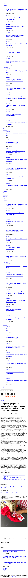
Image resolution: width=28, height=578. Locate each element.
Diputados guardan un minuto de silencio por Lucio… (15, 18)
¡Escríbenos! (5, 195)
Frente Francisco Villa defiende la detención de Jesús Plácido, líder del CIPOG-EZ (14, 557)
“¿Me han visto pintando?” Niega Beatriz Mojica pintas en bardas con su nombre (14, 551)
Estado (4, 192)
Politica (4, 128)
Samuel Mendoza (5, 413)
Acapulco (5, 130)
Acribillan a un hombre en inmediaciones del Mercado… (13, 143)
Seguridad (5, 191)
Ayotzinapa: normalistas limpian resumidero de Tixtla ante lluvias (14, 80)
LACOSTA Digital (13, 576)
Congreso (5, 5)
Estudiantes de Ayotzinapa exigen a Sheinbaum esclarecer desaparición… (16, 97)
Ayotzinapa (5, 67)
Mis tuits (2, 545)
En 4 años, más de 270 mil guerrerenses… (13, 53)
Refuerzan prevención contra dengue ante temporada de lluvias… (15, 151)
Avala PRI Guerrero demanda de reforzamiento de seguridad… (15, 35)
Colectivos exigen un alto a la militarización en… (13, 114)
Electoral (5, 3)
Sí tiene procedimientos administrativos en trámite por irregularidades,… (16, 10)
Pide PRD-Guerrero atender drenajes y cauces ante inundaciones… (16, 169)
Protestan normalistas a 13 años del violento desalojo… (15, 106)
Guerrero (2, 400)
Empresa (5, 196)
